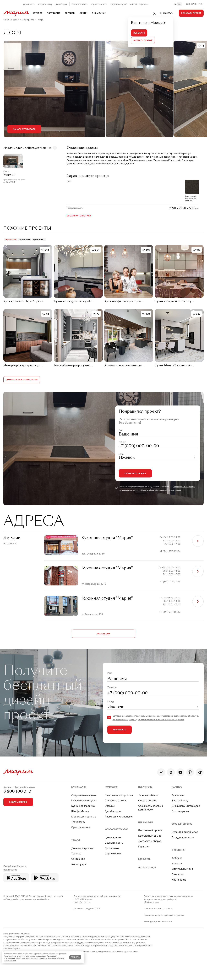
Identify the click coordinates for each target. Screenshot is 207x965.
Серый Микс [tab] (24, 239)
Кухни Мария (78, 787)
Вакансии (177, 874)
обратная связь (99, 4)
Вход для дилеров (182, 824)
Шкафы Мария (80, 811)
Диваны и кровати (82, 848)
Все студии (103, 633)
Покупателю (145, 787)
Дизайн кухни (113, 811)
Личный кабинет (148, 795)
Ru (175, 4)
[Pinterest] (190, 772)
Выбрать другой (142, 40)
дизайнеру (61, 4)
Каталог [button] (37, 13)
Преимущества (80, 827)
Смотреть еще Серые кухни (22, 379)
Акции (83, 13)
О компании (178, 850)
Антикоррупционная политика (158, 921)
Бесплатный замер (149, 835)
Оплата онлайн (147, 800)
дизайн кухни (17, 899)
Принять (75, 957)
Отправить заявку (135, 473)
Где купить (144, 859)
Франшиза (178, 795)
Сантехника (78, 858)
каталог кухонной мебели (37, 899)
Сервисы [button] (70, 13)
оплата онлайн (79, 4)
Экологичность (114, 842)
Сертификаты (113, 853)
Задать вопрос (18, 802)
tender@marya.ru (82, 902)
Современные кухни (83, 795)
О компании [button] (99, 13)
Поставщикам (180, 811)
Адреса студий (147, 867)
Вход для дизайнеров (185, 832)
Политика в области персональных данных (164, 915)
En (179, 4)
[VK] (161, 772)
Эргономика (112, 848)
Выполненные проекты (119, 795)
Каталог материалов (116, 829)
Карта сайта (179, 879)
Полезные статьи (115, 800)
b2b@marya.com (151, 902)
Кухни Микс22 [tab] (39, 239)
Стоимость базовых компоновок (150, 807)
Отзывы (110, 805)
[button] (166, 13)
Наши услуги (145, 822)
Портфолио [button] (53, 13)
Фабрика (177, 858)
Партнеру (177, 787)
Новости (177, 863)
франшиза (28, 4)
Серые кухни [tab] (10, 239)
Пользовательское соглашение (158, 908)
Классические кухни (83, 800)
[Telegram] (200, 772)
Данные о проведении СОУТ (87, 908)
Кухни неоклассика (83, 805)
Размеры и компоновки (119, 816)
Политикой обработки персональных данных (161, 490)
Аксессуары (78, 864)
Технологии (78, 821)
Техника (76, 853)
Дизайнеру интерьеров (186, 805)
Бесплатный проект (150, 830)
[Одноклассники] (171, 772)
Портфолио (111, 787)
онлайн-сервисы (139, 4)
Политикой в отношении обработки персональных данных (30, 957)
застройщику (45, 4)
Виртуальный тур (182, 868)
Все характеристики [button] (79, 215)
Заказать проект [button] (191, 13)
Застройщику (180, 800)
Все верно (139, 33)
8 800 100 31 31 (195, 4)
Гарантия (143, 846)
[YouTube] (180, 772)
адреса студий (119, 4)
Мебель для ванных (83, 816)
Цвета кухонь (113, 837)
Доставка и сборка (149, 841)
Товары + (76, 840)
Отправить (119, 729)
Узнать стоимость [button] (24, 129)
